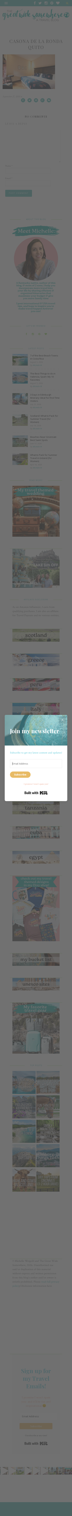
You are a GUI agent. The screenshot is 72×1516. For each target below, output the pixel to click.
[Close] (62, 719)
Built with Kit (36, 793)
